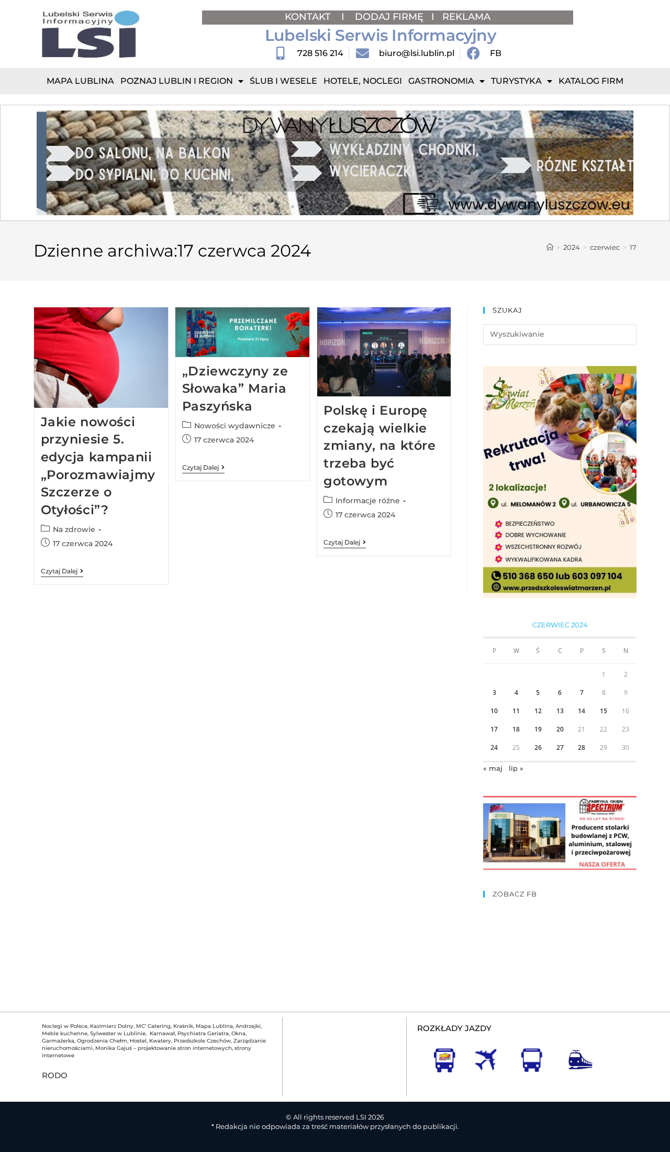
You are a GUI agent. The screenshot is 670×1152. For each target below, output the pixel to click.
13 (560, 710)
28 (581, 747)
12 (538, 710)
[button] (48, 163)
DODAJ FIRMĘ (389, 17)
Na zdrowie (74, 529)
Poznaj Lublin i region (176, 81)
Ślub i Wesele (283, 81)
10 (494, 710)
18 (516, 729)
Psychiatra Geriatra (203, 1033)
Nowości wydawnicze (234, 425)
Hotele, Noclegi (362, 81)
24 (494, 747)
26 (538, 747)
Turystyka (516, 81)
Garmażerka (58, 1040)
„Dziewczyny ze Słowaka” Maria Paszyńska (235, 388)
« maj (492, 768)
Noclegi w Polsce (64, 1026)
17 (633, 247)
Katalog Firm (591, 81)
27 (560, 747)
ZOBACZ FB (515, 894)
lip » (516, 768)
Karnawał (161, 1033)
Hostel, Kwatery (150, 1040)
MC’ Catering (153, 1026)
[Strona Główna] (549, 247)
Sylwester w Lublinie (118, 1033)
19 (538, 729)
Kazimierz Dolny (111, 1026)
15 (603, 710)
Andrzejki (248, 1026)
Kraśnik (183, 1026)
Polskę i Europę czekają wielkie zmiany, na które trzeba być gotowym (379, 445)
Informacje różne (368, 500)
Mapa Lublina (80, 81)
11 (516, 710)
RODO (55, 1075)
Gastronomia (441, 81)
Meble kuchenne (64, 1033)
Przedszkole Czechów (202, 1040)
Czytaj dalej (62, 571)
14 (581, 710)
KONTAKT (309, 17)
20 (560, 729)
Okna (238, 1033)
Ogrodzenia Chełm (102, 1040)
